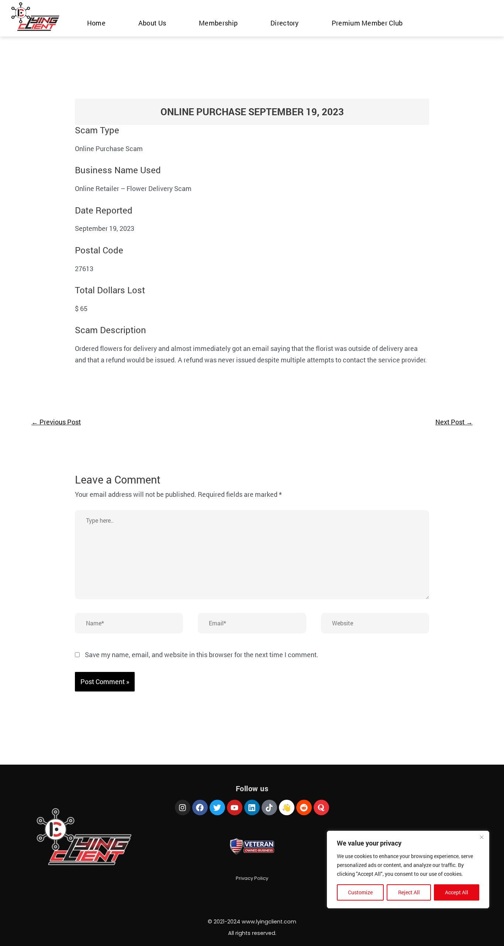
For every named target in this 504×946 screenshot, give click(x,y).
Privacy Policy (252, 878)
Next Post (454, 421)
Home (96, 22)
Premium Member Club (367, 22)
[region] (408, 869)
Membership (218, 22)
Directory (284, 22)
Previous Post (56, 421)
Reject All (409, 892)
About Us (152, 22)
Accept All (456, 892)
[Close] (481, 837)
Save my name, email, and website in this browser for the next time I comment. (201, 654)
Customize (360, 892)
